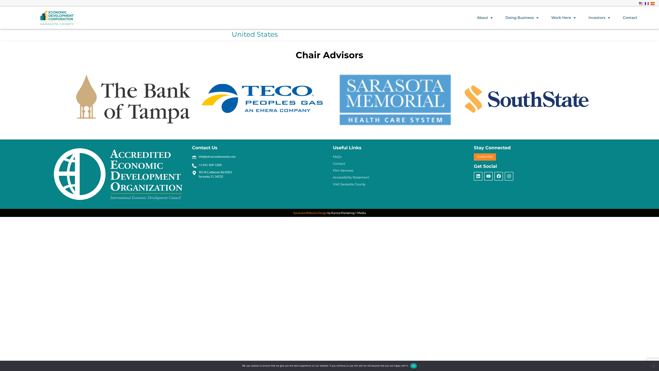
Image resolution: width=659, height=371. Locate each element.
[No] (653, 365)
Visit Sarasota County (349, 184)
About (482, 17)
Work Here (561, 17)
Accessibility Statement (351, 177)
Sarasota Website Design (310, 213)
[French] (647, 3)
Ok (413, 365)
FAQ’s (337, 157)
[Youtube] (488, 176)
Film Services (343, 170)
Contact (630, 17)
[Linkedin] (478, 176)
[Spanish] (653, 3)
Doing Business (519, 17)
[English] (641, 3)
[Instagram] (509, 176)
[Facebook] (498, 176)
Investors (596, 17)
